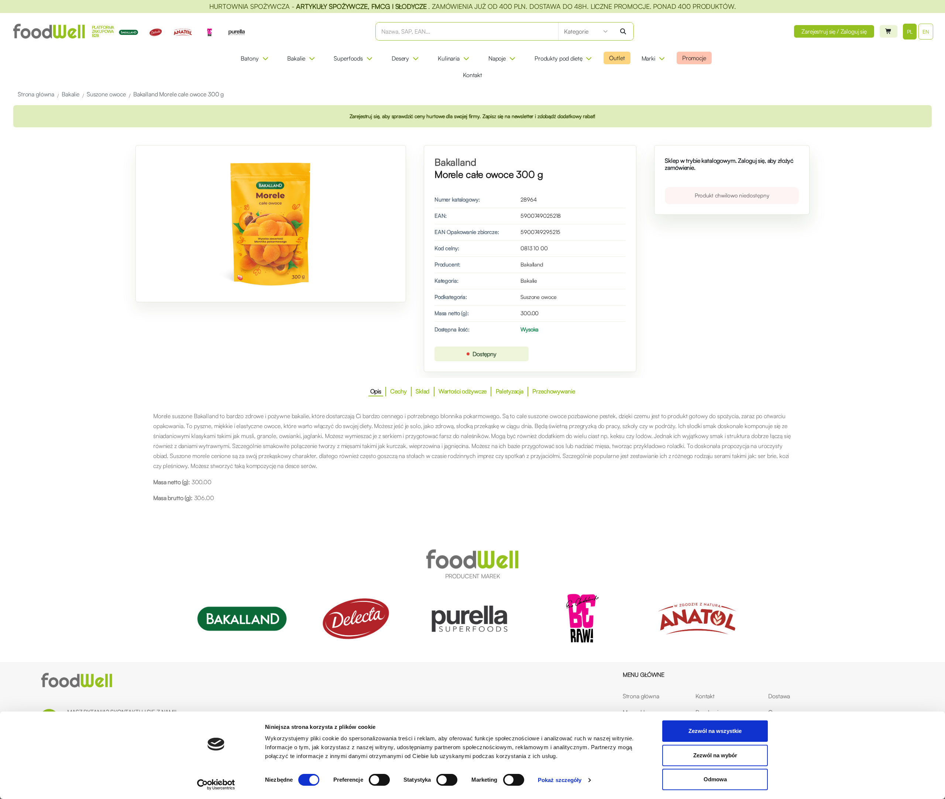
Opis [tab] (375, 391)
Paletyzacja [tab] (509, 391)
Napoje (497, 58)
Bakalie (296, 58)
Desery (400, 58)
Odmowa (715, 779)
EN (925, 31)
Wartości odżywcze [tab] (463, 391)
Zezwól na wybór (715, 755)
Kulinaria (449, 58)
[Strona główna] (77, 680)
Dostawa (779, 696)
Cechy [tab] (398, 391)
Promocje (694, 58)
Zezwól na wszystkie (715, 731)
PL (910, 31)
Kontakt (472, 75)
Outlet (617, 58)
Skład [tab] (422, 391)
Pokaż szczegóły (560, 780)
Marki (648, 58)
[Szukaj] (623, 31)
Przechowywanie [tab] (553, 391)
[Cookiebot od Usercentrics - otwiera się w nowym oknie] (216, 784)
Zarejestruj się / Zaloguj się (834, 31)
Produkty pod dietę (558, 58)
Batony (249, 58)
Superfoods (348, 58)
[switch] (379, 780)
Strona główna (641, 696)
